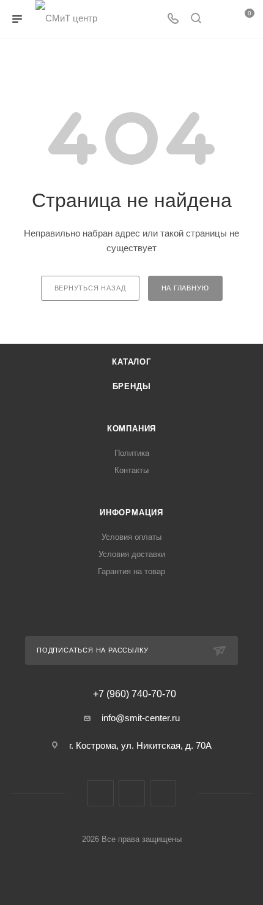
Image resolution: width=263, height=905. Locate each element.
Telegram (132, 793)
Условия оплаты (131, 537)
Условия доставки (131, 554)
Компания (131, 428)
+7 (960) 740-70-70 (134, 694)
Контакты (131, 470)
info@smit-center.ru (141, 718)
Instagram (100, 793)
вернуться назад (90, 288)
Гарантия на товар (131, 571)
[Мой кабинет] (218, 19)
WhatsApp (163, 793)
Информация (131, 512)
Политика (131, 453)
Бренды (132, 386)
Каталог (131, 361)
